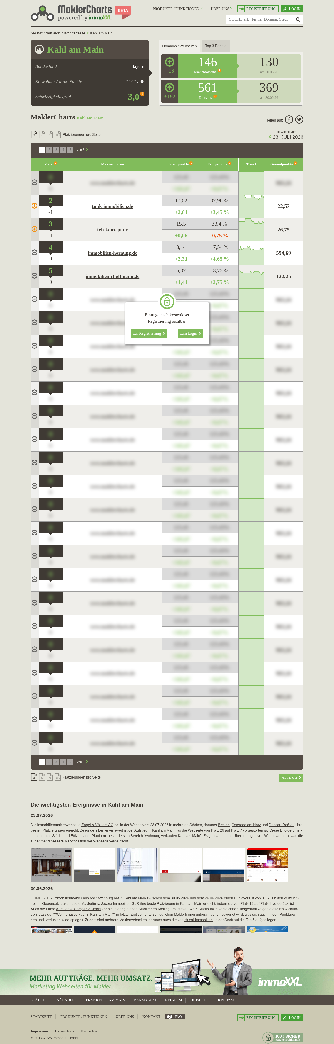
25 (34, 135)
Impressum (39, 1031)
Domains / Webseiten (179, 46)
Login (295, 9)
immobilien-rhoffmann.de (112, 276)
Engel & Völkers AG (97, 825)
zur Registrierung (148, 333)
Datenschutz (64, 1031)
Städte (38, 1000)
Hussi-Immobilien (198, 920)
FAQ (178, 1017)
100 (58, 135)
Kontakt (151, 1017)
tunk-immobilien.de (112, 206)
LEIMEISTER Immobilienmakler (56, 898)
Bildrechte (89, 1031)
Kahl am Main (163, 830)
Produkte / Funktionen (176, 9)
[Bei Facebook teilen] (288, 120)
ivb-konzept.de (112, 229)
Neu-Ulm (173, 1000)
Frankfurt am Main (105, 1000)
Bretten (224, 825)
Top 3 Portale (216, 46)
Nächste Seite (290, 778)
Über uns (220, 9)
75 (50, 135)
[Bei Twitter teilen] (298, 120)
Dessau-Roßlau (281, 825)
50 (42, 135)
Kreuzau (227, 1000)
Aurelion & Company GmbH (78, 909)
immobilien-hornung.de (112, 253)
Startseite (77, 33)
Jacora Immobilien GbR (120, 903)
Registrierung (261, 9)
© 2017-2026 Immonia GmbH (54, 1038)
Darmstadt (145, 1000)
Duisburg (199, 1000)
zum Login (189, 333)
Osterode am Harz (246, 825)
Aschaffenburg (101, 898)
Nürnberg (67, 1000)
